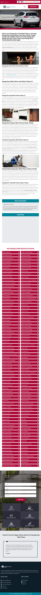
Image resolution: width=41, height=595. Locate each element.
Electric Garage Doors (6, 298)
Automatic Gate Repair (6, 264)
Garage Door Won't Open (25, 341)
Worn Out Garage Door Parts (26, 465)
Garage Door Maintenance (7, 434)
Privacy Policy (4, 587)
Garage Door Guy (5, 388)
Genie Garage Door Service (26, 354)
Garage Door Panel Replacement (27, 252)
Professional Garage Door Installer (27, 403)
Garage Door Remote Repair (26, 267)
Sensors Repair (24, 440)
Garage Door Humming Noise (7, 391)
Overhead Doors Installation (26, 397)
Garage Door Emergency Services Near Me (10, 354)
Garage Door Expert (6, 357)
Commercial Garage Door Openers (8, 286)
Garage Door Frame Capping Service (9, 375)
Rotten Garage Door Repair (26, 428)
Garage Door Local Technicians (8, 428)
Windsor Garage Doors (25, 459)
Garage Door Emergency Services (8, 351)
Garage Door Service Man (25, 286)
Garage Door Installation (7, 406)
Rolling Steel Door (24, 425)
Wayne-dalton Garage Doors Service (27, 456)
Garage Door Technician (25, 307)
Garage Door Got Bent (6, 382)
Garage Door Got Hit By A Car (7, 385)
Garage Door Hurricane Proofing (8, 403)
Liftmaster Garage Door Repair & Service (28, 372)
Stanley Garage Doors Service (26, 443)
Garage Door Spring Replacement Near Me (28, 298)
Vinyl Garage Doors (24, 453)
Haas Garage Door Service (25, 363)
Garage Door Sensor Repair (26, 283)
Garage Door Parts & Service (26, 258)
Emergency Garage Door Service (8, 301)
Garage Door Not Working (7, 450)
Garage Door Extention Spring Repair (9, 360)
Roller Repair (23, 419)
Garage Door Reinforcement (26, 264)
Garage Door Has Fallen (7, 397)
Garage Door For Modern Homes (8, 372)
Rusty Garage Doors (24, 431)
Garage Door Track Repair (25, 320)
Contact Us (4, 586)
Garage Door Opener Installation (8, 459)
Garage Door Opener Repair (7, 462)
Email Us (24, 582)
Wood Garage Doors (24, 462)
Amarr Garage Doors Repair (7, 255)
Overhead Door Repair (25, 391)
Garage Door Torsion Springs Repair (27, 317)
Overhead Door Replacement (26, 394)
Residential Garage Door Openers (27, 409)
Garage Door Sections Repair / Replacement (29, 280)
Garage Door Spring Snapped (26, 301)
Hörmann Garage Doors (25, 369)
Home (3, 28)
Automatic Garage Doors (7, 261)
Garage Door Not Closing (7, 443)
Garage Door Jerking (6, 422)
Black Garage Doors (6, 267)
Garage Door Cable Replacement (8, 332)
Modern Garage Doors (25, 382)
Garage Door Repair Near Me (26, 273)
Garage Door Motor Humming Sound (9, 440)
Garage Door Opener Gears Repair (8, 456)
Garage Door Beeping (6, 320)
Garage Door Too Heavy (25, 314)
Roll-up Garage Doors (25, 416)
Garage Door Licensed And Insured (8, 425)
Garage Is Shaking (24, 348)
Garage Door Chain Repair (7, 335)
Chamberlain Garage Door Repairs (8, 280)
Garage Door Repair (24, 270)
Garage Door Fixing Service (7, 363)
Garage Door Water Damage (26, 326)
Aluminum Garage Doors (7, 252)
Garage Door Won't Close (25, 335)
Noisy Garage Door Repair (7, 437)
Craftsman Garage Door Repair (8, 292)
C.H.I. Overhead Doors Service (8, 270)
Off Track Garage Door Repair (26, 388)
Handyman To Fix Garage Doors (26, 366)
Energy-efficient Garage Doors (8, 304)
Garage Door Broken (6, 326)
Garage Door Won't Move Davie (10, 28)
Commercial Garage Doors (7, 289)
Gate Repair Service (24, 351)
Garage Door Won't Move (25, 338)
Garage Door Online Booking (7, 453)
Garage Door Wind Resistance (26, 332)
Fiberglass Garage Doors (7, 307)
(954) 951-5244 (33, 6)
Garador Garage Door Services (8, 314)
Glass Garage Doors (24, 357)
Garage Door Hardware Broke (8, 394)
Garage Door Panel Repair (25, 255)
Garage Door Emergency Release (8, 348)
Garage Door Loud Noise (7, 431)
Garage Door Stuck (24, 304)
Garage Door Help (6, 400)
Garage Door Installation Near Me (8, 409)
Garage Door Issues (6, 419)
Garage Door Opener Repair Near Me (9, 465)
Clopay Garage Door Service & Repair (9, 283)
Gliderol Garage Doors (25, 360)
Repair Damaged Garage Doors (26, 406)
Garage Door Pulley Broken (26, 261)
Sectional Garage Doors (25, 437)
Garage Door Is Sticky (6, 416)
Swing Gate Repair (24, 450)
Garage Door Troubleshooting (26, 323)
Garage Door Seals (6, 341)
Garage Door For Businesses (7, 366)
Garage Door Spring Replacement (27, 295)
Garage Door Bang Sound (7, 317)
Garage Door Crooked (6, 338)
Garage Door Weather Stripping (26, 329)
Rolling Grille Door (24, 422)
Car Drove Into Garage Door (7, 273)
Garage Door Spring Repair (25, 292)
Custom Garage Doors (6, 295)
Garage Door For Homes (7, 369)
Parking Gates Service (25, 400)
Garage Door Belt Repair (7, 323)
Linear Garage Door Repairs (26, 375)
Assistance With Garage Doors (8, 258)
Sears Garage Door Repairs (26, 434)
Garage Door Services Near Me (26, 289)
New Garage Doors (24, 385)
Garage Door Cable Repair (7, 329)
